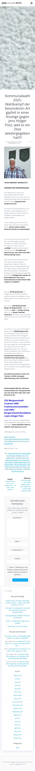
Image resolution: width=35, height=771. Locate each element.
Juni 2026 (17, 682)
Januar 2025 (17, 738)
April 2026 (17, 689)
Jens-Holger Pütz (13, 142)
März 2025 (17, 731)
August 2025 (17, 715)
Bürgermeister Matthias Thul (16, 456)
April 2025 (17, 728)
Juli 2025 (17, 718)
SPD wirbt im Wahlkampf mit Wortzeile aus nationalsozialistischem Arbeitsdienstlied (17, 610)
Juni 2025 (17, 721)
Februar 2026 (17, 695)
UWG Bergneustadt (20, 464)
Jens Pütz (11, 3)
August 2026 (17, 675)
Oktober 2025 (17, 708)
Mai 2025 (17, 725)
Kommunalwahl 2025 (20, 462)
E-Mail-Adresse (17, 550)
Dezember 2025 (17, 702)
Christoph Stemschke (22, 458)
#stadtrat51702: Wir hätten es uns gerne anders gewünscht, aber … (17, 643)
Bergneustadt (26, 453)
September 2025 (17, 712)
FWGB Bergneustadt (11, 460)
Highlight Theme (20, 764)
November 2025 (17, 705)
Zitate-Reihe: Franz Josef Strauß (17, 626)
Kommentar (17, 518)
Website (17, 559)
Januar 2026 (17, 698)
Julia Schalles (9, 462)
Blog (20, 142)
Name (17, 541)
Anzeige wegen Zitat (14, 453)
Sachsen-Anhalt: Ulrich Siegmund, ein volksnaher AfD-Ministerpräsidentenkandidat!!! (17, 656)
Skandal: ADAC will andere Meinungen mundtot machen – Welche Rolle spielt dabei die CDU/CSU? (17, 603)
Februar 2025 (17, 735)
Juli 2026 (17, 679)
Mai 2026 (17, 685)
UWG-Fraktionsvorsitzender (13, 469)
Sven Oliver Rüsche (11, 636)
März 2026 (17, 692)
